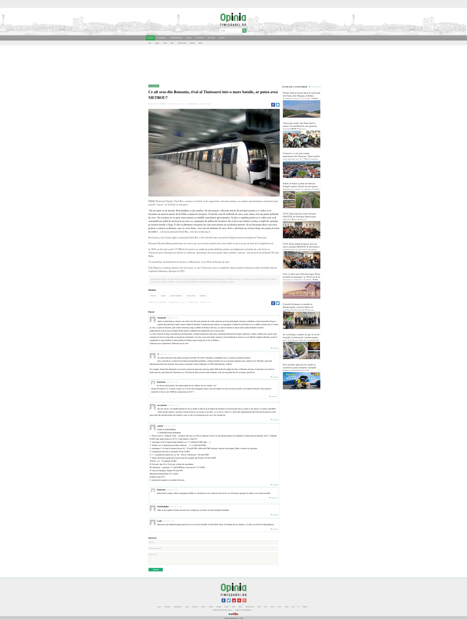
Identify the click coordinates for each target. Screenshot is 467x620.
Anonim (162, 104)
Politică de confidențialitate (243, 610)
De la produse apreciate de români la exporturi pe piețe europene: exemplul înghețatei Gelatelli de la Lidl (299, 367)
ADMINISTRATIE (176, 38)
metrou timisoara (176, 295)
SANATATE (199, 38)
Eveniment (167, 607)
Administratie (178, 607)
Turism (165, 43)
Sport (172, 43)
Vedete (286, 607)
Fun (293, 607)
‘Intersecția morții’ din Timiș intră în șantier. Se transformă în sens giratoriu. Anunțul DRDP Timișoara (300, 126)
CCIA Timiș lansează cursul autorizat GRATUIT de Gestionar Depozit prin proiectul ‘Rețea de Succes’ (299, 216)
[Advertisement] (233, 63)
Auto (265, 607)
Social (187, 607)
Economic (195, 607)
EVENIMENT (161, 38)
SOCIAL (189, 38)
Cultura (157, 43)
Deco (279, 607)
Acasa (150, 38)
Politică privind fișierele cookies (222, 610)
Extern (200, 43)
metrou (163, 295)
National (192, 43)
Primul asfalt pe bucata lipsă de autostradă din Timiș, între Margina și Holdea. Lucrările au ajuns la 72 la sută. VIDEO (301, 95)
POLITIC (222, 38)
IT (298, 607)
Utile (149, 43)
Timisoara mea (182, 43)
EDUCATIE (211, 38)
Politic (203, 607)
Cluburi (305, 607)
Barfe (240, 607)
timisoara (203, 295)
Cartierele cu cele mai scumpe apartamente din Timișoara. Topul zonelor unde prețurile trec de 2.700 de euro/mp (301, 156)
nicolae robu (191, 295)
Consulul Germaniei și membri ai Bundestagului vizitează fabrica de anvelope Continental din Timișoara (298, 307)
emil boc (153, 295)
